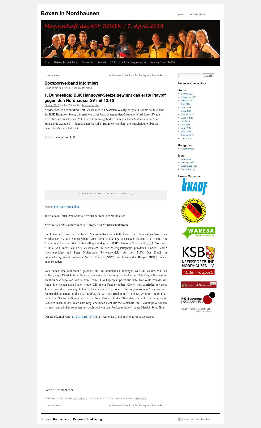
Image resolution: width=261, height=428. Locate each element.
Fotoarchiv (88, 62)
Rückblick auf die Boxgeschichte (128, 62)
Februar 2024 (187, 93)
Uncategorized (80, 398)
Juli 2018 (185, 121)
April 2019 (186, 107)
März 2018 (186, 131)
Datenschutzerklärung (66, 62)
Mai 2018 (185, 124)
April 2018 (186, 127)
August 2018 (187, 117)
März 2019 (186, 110)
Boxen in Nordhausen (70, 13)
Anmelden (186, 158)
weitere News (53, 75)
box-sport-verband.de (66, 206)
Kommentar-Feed (189, 165)
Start (47, 62)
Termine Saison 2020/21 (163, 62)
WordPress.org (188, 169)
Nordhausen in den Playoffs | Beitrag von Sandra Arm (138, 75)
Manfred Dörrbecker (70, 105)
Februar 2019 (187, 114)
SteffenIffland (85, 87)
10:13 (149, 243)
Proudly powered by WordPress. (197, 419)
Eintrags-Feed (187, 162)
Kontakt (101, 62)
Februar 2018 (187, 134)
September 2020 (188, 97)
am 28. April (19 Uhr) (84, 316)
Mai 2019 (185, 103)
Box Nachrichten (90, 105)
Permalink (141, 398)
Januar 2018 (186, 138)
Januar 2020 (186, 100)
